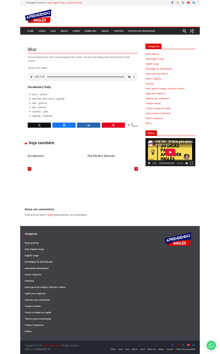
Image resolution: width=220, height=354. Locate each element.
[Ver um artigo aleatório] (191, 31)
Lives (53, 31)
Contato (119, 31)
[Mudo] (186, 163)
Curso (41, 31)
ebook (64, 31)
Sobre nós (91, 31)
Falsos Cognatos (153, 78)
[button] (211, 345)
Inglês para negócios (155, 93)
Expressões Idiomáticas (156, 73)
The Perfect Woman (93, 156)
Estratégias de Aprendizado (158, 68)
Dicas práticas (152, 53)
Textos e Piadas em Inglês (158, 108)
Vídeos (105, 31)
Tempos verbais (153, 103)
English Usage (152, 63)
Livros (76, 31)
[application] (170, 152)
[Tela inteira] (191, 163)
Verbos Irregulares (154, 118)
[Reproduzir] (149, 163)
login (51, 214)
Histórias (149, 83)
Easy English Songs (154, 58)
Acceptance (28, 156)
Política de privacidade (141, 31)
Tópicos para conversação (158, 113)
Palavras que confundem (157, 98)
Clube (30, 31)
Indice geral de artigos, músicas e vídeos (165, 88)
